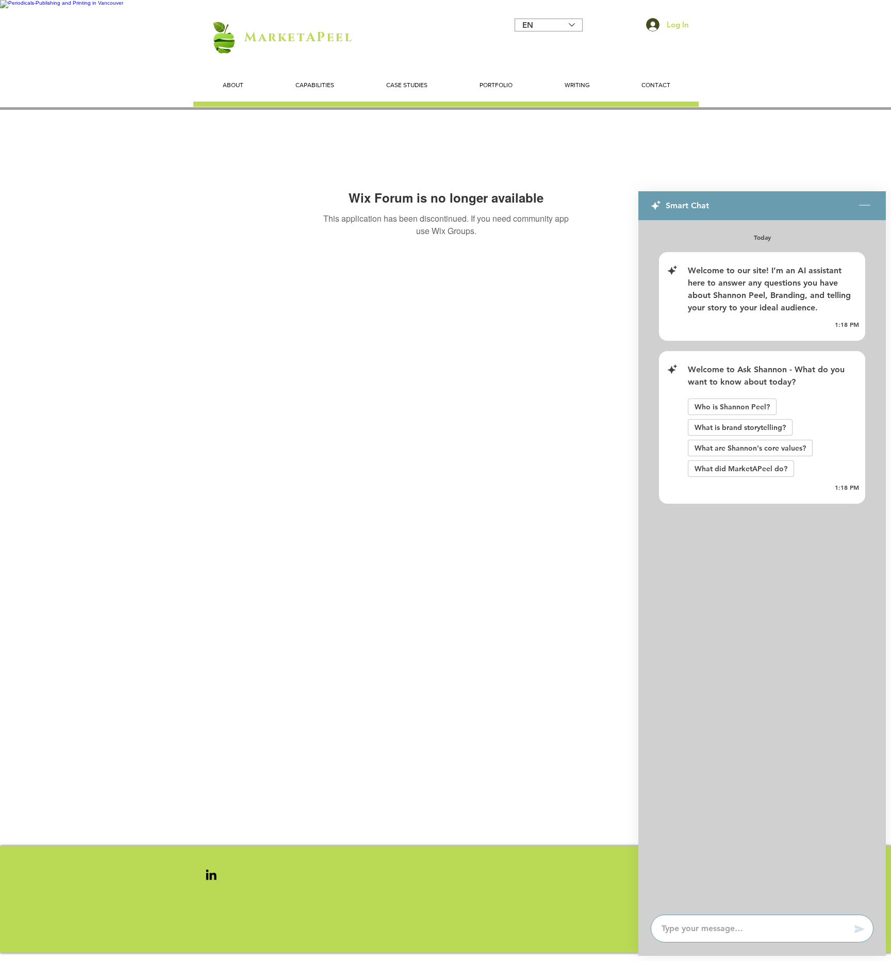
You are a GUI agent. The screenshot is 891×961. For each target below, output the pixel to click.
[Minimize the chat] (864, 205)
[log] (762, 564)
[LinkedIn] (211, 874)
